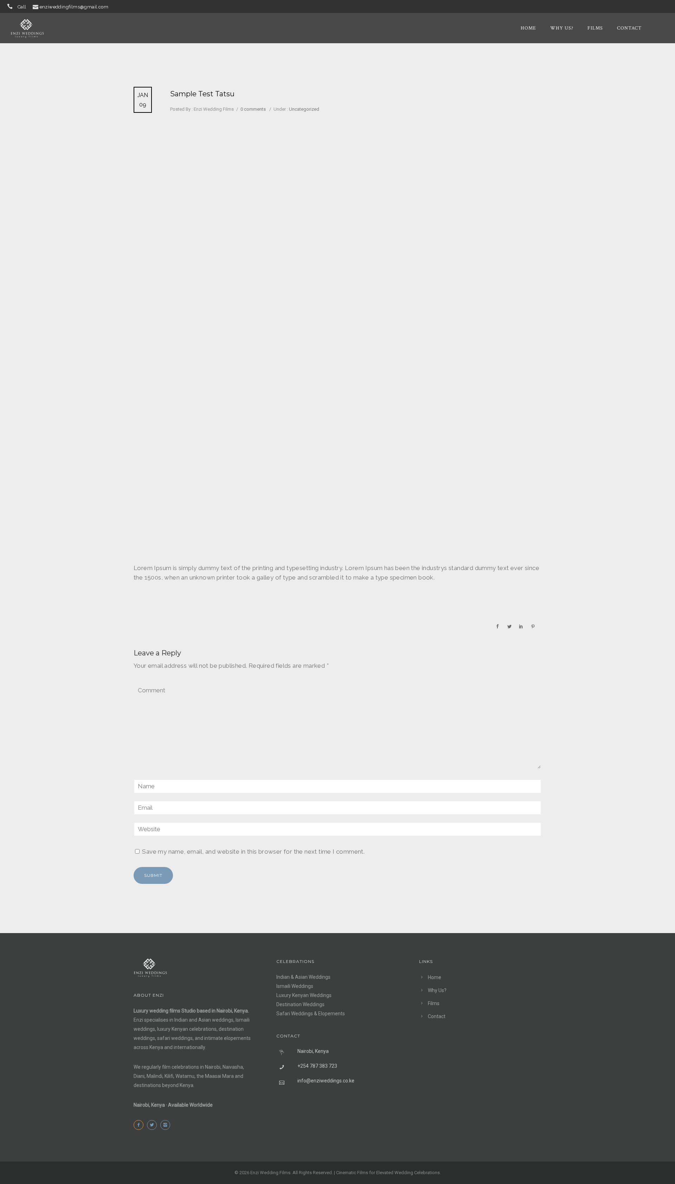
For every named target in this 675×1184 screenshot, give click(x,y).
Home (528, 28)
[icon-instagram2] (167, 1125)
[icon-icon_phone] (11, 6)
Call (22, 6)
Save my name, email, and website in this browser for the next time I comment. (253, 851)
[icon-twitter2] (153, 1125)
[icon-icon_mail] (35, 6)
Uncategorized (303, 109)
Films (595, 28)
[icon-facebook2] (140, 1125)
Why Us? (561, 28)
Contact (629, 28)
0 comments (253, 109)
